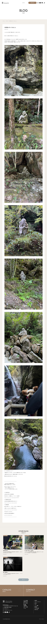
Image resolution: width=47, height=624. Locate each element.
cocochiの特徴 (26, 600)
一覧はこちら (23, 579)
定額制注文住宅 (26, 601)
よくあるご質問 (37, 608)
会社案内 (36, 600)
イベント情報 (36, 605)
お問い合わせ (32, 2)
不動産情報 (25, 605)
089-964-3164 (7, 607)
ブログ (35, 604)
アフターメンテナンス (38, 601)
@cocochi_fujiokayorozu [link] (8, 515)
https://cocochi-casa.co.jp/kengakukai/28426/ (11, 497)
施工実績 (25, 604)
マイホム (25, 608)
